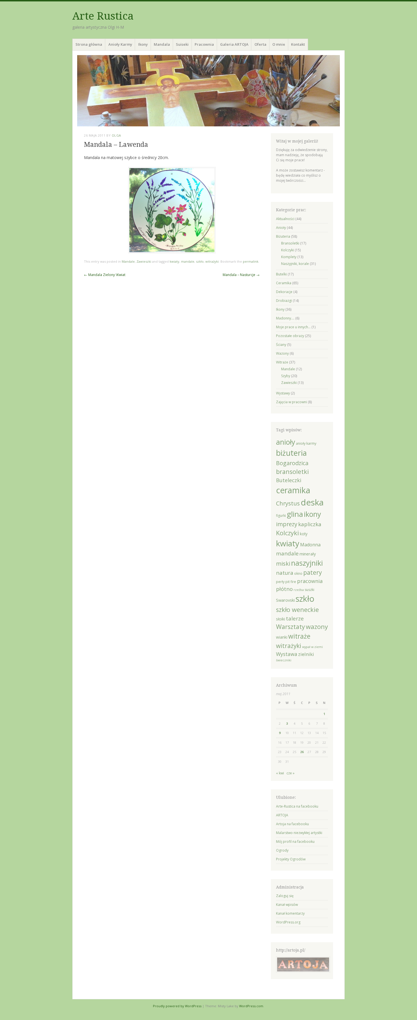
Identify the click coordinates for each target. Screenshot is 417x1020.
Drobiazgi (284, 300)
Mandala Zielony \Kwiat (104, 274)
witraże (299, 636)
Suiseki (182, 44)
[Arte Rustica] (208, 90)
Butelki (281, 274)
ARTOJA (282, 815)
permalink (250, 261)
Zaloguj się (285, 895)
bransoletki (292, 471)
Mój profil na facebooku (295, 841)
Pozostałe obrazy (290, 335)
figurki (281, 515)
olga (116, 135)
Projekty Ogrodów (291, 859)
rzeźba (299, 590)
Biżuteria (283, 236)
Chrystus (288, 503)
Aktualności (285, 218)
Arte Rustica (103, 16)
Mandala (162, 44)
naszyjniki (307, 563)
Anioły (281, 227)
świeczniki (283, 660)
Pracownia (204, 44)
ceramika (293, 490)
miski (283, 563)
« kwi (280, 773)
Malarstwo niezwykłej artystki (299, 832)
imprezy (286, 524)
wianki (281, 637)
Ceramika (283, 283)
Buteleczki (288, 480)
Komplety (288, 256)
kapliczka (309, 524)
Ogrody (282, 850)
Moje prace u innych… (293, 327)
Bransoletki (290, 243)
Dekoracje (284, 291)
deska (312, 502)
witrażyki (212, 261)
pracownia (310, 581)
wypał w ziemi (312, 647)
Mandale (128, 261)
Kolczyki (287, 250)
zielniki (306, 654)
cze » (290, 773)
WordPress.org (288, 922)
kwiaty (174, 261)
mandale (187, 261)
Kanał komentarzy (290, 913)
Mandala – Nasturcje (241, 274)
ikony (312, 514)
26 (302, 752)
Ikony (143, 44)
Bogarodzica (292, 463)
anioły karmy (306, 443)
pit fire (290, 581)
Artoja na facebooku (292, 824)
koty (304, 533)
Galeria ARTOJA (234, 44)
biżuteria (291, 453)
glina (295, 514)
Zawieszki (143, 261)
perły (280, 581)
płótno (284, 588)
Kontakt (298, 44)
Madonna (310, 545)
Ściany (281, 344)
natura (284, 572)
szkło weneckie (297, 609)
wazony (317, 626)
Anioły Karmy (120, 44)
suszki (309, 589)
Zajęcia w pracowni (291, 402)
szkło (200, 261)
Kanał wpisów (287, 904)
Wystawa (286, 654)
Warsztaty (290, 626)
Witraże (282, 362)
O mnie (278, 44)
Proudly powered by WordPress (177, 1006)
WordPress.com (251, 1006)
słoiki (280, 619)
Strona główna (88, 44)
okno (298, 573)
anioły (285, 442)
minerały (308, 554)
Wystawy (283, 393)
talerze (295, 618)
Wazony (282, 353)
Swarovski (285, 600)
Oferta (260, 44)
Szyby (285, 375)
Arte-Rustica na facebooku (297, 806)
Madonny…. (285, 318)
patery (312, 572)
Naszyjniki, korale (295, 263)
